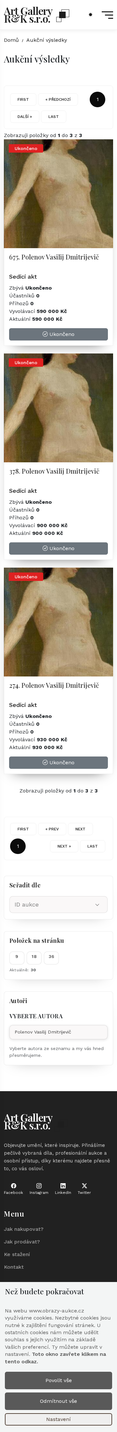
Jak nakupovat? (24, 1229)
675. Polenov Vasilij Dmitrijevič (54, 256)
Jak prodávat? (22, 1242)
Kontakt (14, 1267)
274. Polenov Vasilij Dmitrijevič (54, 685)
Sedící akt (23, 276)
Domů (11, 40)
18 (34, 956)
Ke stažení (17, 1254)
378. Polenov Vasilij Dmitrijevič (54, 471)
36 (52, 956)
